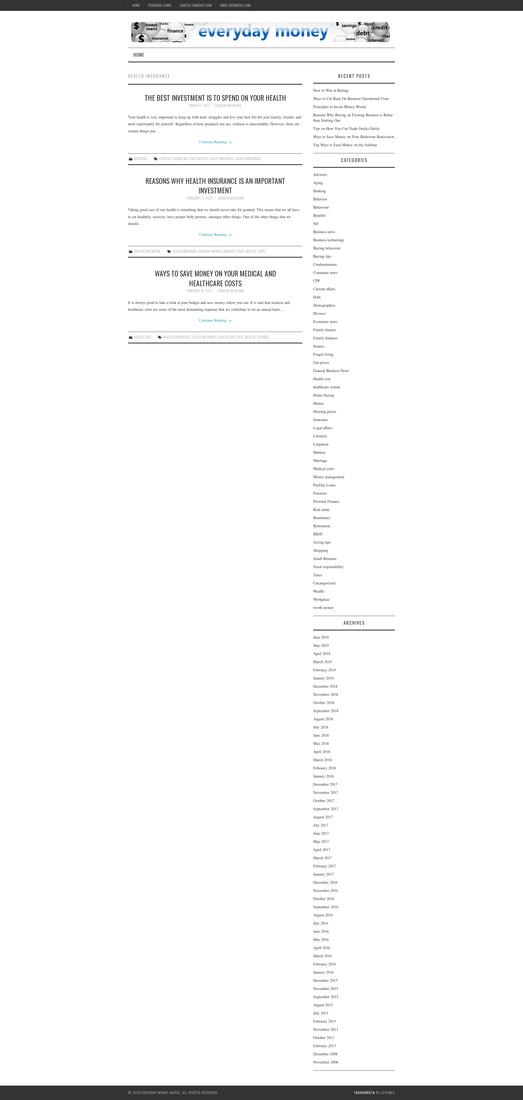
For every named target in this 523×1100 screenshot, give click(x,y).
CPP (316, 280)
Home (136, 5)
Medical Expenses (257, 337)
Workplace (321, 599)
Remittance (321, 517)
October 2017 (323, 800)
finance (318, 346)
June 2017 (321, 833)
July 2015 (320, 1013)
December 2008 (325, 1053)
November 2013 (325, 1029)
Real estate (321, 509)
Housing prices (324, 411)
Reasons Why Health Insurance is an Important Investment (215, 185)
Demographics (324, 305)
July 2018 (320, 727)
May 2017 (321, 841)
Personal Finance (326, 501)
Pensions (320, 493)
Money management (328, 476)
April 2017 (321, 849)
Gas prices (321, 362)
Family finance (324, 329)
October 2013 (323, 1037)
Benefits (319, 215)
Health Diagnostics (176, 337)
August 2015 (323, 1004)
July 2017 (320, 825)
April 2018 (321, 751)
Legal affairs (322, 427)
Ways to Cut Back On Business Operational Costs (351, 98)
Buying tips (322, 256)
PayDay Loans (324, 484)
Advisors (140, 158)
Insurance (320, 419)
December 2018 (325, 686)
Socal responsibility (328, 566)
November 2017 (325, 792)
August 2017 (323, 816)
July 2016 (320, 923)
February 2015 (324, 1021)
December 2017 (325, 784)
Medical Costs (255, 251)
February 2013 (324, 1045)
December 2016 (325, 882)
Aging (318, 182)
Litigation (321, 444)
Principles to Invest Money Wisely (339, 106)
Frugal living (323, 354)
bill (315, 223)
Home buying (323, 395)
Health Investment (248, 158)
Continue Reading (215, 141)
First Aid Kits (199, 158)
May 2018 (321, 743)
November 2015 (325, 988)
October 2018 (323, 702)
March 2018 (322, 759)
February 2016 (324, 964)
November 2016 (325, 890)
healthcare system (147, 251)
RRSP (318, 534)
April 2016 (321, 947)
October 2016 (323, 898)
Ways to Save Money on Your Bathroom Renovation (353, 136)
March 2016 (322, 955)
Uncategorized (324, 583)
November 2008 (325, 1062)
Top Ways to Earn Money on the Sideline (345, 144)
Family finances (325, 337)
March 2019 (322, 661)
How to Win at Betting (330, 90)
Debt (317, 297)
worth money (323, 607)
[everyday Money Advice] (260, 31)
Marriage (320, 460)
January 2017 (323, 874)
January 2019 (323, 678)
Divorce (319, 313)
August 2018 (323, 718)
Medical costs (323, 468)
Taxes (317, 574)
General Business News (331, 370)
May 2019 (321, 645)
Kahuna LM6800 (210, 251)
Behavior (320, 199)
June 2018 (321, 735)
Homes (318, 403)
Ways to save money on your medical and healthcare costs (215, 278)
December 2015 (325, 980)
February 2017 (324, 866)
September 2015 (325, 996)
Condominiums (325, 264)
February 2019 (324, 669)
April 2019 (321, 653)
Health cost (142, 337)
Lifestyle (320, 435)
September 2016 (325, 906)
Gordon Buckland (228, 105)
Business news (324, 231)
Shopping (320, 550)
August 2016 (323, 915)
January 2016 (323, 972)
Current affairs (324, 288)
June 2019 (321, 637)
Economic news (325, 321)
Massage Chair (233, 251)
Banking (319, 190)
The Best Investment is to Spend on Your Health (215, 97)
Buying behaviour (327, 248)
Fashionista (364, 1092)
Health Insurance (221, 158)
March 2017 (322, 857)
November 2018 (325, 694)
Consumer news (325, 272)
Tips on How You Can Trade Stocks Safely (346, 128)
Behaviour (321, 207)
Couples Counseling (173, 158)
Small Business (324, 558)
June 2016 (321, 931)
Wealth (318, 591)
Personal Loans (160, 5)
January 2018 (323, 776)
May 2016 (321, 939)
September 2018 (325, 710)
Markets (319, 452)
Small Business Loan (235, 5)
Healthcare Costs (230, 337)
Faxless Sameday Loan (196, 5)
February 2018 (324, 767)
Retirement (321, 525)
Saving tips (321, 542)
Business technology (328, 239)
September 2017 (325, 808)
